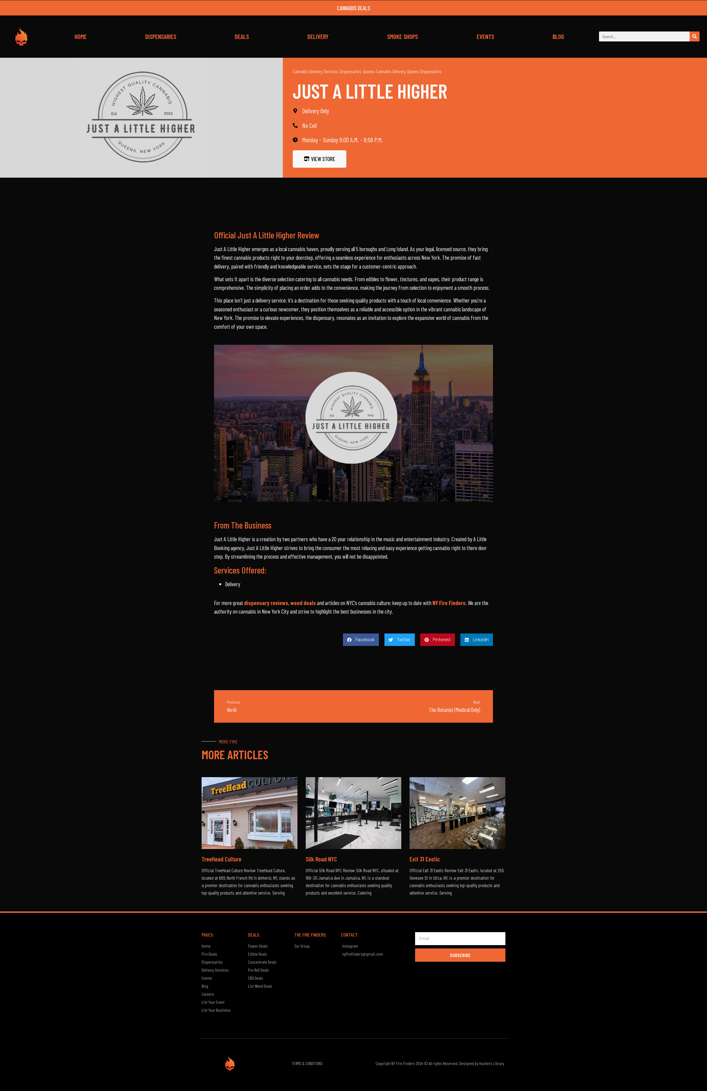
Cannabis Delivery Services (315, 71)
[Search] (695, 36)
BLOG (558, 36)
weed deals (303, 602)
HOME (81, 36)
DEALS (242, 36)
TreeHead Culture (221, 859)
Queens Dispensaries (424, 71)
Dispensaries (350, 71)
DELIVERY (318, 36)
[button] (361, 639)
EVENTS (485, 36)
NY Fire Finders (449, 602)
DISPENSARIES (160, 36)
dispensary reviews (266, 602)
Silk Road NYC (321, 859)
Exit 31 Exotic (425, 859)
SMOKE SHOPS (402, 36)
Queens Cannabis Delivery (384, 71)
